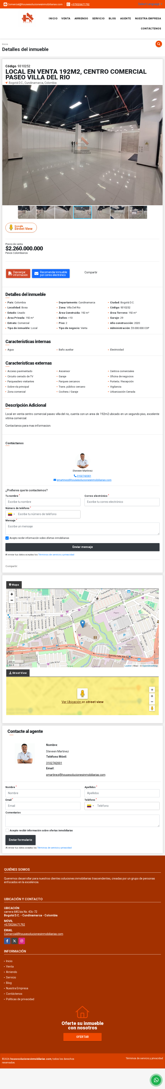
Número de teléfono (18, 508)
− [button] (11, 600)
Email (9, 799)
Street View (23, 228)
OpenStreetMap (150, 665)
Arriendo (81, 18)
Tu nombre (12, 495)
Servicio (98, 18)
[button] (159, 88)
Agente (125, 18)
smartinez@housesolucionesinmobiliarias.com (84, 479)
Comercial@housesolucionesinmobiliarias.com (33, 934)
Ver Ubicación (72, 702)
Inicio (53, 18)
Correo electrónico (97, 495)
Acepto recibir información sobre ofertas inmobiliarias (41, 830)
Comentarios (13, 812)
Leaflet (128, 665)
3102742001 (84, 475)
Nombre (11, 787)
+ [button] (11, 594)
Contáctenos (151, 28)
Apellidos (91, 787)
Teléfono (91, 799)
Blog (112, 18)
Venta (65, 18)
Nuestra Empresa (148, 18)
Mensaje (11, 520)
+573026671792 (80, 4)
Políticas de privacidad (20, 999)
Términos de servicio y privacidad (56, 554)
